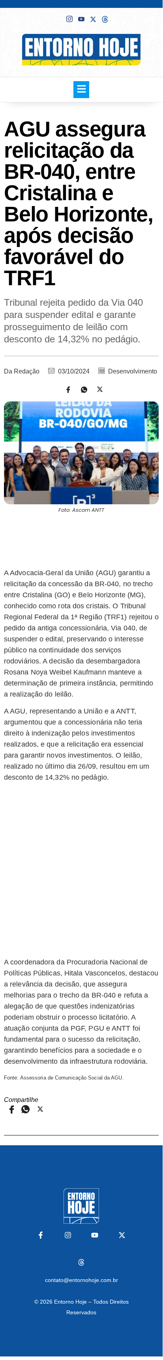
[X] (93, 18)
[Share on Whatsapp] (81, 389)
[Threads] (81, 1262)
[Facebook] (58, 18)
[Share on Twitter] (97, 389)
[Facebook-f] (40, 1235)
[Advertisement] (81, 539)
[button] (81, 89)
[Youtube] (81, 19)
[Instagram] (67, 1235)
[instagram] (69, 19)
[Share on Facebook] (65, 389)
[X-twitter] (121, 1235)
